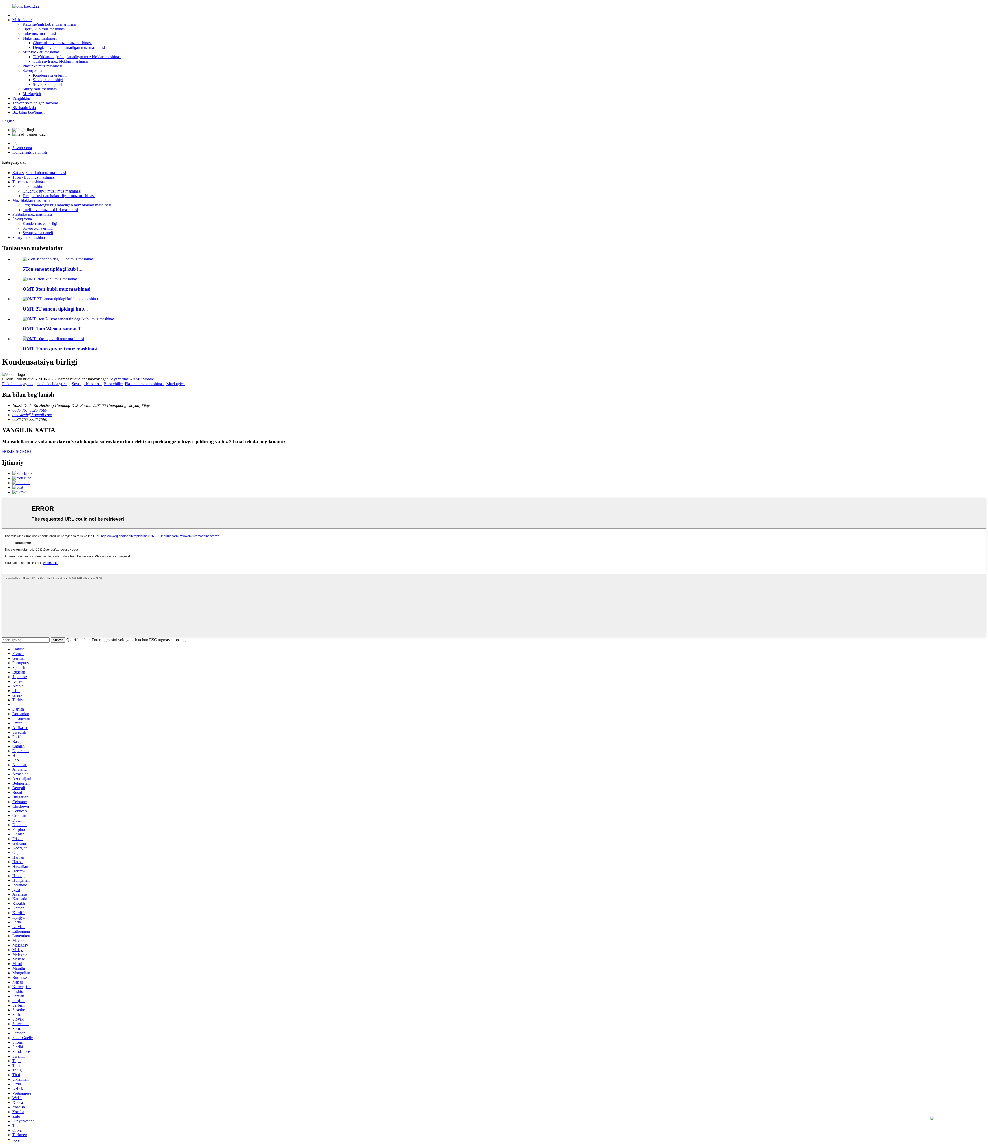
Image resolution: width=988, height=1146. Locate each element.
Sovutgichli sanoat (87, 383)
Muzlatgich (32, 94)
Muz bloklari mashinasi (41, 52)
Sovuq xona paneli (48, 84)
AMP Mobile (143, 379)
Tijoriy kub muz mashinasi (44, 29)
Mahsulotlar (22, 19)
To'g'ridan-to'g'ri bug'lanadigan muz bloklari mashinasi (77, 56)
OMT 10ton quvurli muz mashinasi (60, 348)
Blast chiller (113, 383)
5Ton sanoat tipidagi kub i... (52, 269)
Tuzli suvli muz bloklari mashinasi (60, 61)
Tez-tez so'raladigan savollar (35, 103)
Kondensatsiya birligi (50, 75)
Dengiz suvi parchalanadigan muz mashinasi (69, 47)
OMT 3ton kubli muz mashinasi (56, 289)
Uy (14, 15)
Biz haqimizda (24, 107)
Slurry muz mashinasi (40, 89)
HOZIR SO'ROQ (16, 451)
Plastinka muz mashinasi (42, 66)
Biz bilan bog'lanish (28, 112)
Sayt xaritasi (119, 379)
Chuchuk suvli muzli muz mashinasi (62, 43)
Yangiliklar (21, 98)
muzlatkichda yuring (53, 383)
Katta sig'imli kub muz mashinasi (49, 24)
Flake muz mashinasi (40, 38)
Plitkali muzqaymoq (18, 383)
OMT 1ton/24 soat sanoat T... (54, 328)
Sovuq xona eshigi (48, 80)
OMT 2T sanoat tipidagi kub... (55, 309)
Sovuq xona (32, 70)
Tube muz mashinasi (39, 33)
